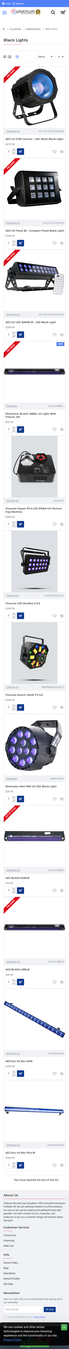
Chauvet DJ (12, 500)
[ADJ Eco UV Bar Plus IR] (34, 1111)
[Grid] (5, 57)
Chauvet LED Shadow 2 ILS (22, 603)
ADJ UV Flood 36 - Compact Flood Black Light (34, 230)
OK (64, 1327)
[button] (54, 151)
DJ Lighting (15, 29)
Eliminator (11, 406)
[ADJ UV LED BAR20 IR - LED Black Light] (34, 280)
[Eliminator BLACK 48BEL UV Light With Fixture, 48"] (34, 372)
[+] (14, 150)
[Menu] (4, 12)
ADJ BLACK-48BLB (17, 969)
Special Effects (33, 29)
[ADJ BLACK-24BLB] (34, 836)
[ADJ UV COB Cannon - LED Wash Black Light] (34, 97)
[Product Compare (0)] (16, 56)
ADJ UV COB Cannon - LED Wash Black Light (34, 139)
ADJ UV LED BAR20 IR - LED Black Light (30, 322)
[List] (9, 57)
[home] (4, 29)
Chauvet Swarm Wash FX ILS (24, 694)
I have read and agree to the (26, 1317)
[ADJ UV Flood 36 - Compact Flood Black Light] (34, 189)
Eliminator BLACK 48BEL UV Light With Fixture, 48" (30, 415)
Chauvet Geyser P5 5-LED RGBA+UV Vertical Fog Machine (33, 510)
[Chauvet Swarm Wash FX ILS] (34, 653)
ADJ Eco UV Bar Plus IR (20, 1152)
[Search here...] (53, 12)
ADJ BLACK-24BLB (17, 878)
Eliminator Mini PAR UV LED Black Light (31, 786)
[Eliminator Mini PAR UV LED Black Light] (34, 744)
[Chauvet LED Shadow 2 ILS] (34, 561)
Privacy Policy (12, 1339)
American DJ (13, 131)
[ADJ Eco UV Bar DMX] (34, 1019)
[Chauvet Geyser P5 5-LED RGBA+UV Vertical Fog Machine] (34, 466)
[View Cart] (63, 12)
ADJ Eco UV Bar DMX (19, 1061)
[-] (14, 153)
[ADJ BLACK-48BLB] (34, 927)
